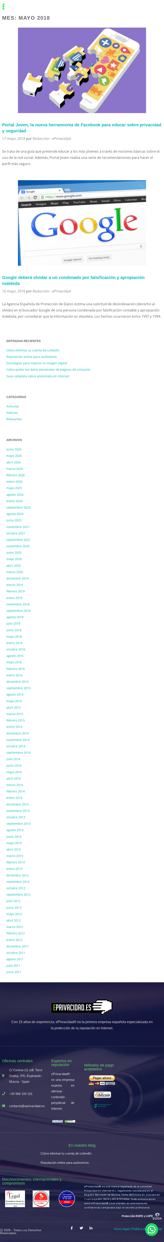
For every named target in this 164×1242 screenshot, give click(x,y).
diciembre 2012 (17, 875)
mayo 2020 (14, 559)
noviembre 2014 (17, 740)
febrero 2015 (15, 720)
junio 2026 (13, 449)
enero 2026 (14, 481)
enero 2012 (14, 940)
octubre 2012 (15, 888)
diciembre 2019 (17, 578)
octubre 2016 (15, 649)
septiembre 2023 (18, 507)
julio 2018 (13, 623)
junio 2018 (13, 630)
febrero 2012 (15, 933)
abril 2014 (13, 778)
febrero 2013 (15, 862)
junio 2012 (13, 908)
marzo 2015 (14, 714)
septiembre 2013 (18, 824)
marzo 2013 (14, 856)
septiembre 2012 (18, 894)
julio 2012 (13, 901)
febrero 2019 (15, 591)
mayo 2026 (14, 456)
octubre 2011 (15, 953)
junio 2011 (13, 972)
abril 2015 (13, 707)
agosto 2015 (14, 694)
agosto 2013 (14, 830)
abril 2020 (13, 565)
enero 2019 (14, 598)
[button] (151, 1229)
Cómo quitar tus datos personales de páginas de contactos (48, 369)
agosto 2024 (14, 495)
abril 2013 (13, 849)
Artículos (12, 406)
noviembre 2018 (17, 604)
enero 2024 (14, 501)
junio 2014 (13, 765)
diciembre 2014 (17, 733)
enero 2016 (14, 675)
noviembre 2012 (17, 882)
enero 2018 (14, 643)
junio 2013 (13, 837)
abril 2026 (13, 462)
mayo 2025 (14, 488)
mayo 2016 (14, 662)
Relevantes (14, 419)
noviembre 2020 (17, 546)
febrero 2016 (15, 669)
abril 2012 (13, 920)
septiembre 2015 (18, 688)
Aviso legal (121, 1229)
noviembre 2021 (17, 527)
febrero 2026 (15, 475)
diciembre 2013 (17, 804)
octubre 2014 (15, 746)
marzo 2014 (14, 785)
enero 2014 (14, 798)
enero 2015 (14, 727)
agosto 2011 (14, 959)
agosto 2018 (14, 617)
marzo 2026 (14, 469)
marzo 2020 (14, 572)
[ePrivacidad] (21, 6)
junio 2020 (13, 552)
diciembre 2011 (17, 946)
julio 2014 (13, 759)
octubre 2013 (15, 817)
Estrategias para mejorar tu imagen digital (36, 363)
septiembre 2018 (18, 611)
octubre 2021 (15, 533)
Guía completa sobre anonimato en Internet (37, 376)
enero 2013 (14, 869)
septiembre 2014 (18, 753)
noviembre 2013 (17, 811)
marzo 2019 (14, 585)
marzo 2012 (14, 927)
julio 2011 (13, 965)
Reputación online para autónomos (31, 357)
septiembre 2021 (18, 540)
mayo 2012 (14, 914)
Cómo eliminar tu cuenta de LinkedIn (32, 350)
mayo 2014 (14, 772)
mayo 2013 (14, 843)
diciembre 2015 (17, 682)
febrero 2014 (15, 791)
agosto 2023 (14, 514)
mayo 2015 (14, 701)
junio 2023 (13, 520)
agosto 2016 (14, 656)
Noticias (12, 413)
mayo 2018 (14, 636)
